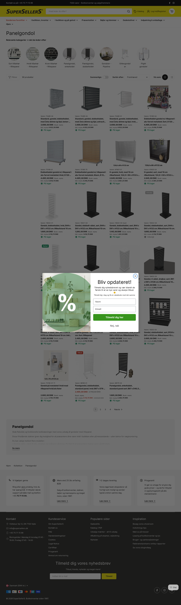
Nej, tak (114, 325)
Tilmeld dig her (114, 317)
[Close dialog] (135, 276)
